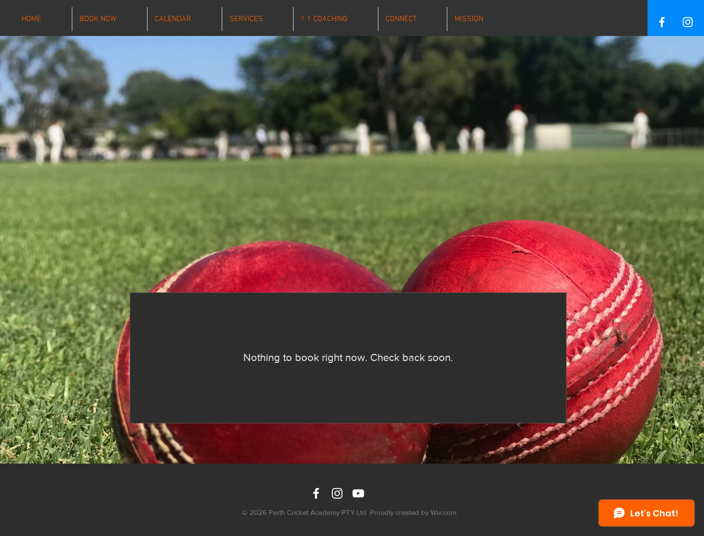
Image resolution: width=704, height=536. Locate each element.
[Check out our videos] (358, 493)
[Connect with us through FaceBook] (316, 493)
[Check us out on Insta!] (337, 493)
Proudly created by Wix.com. (414, 512)
